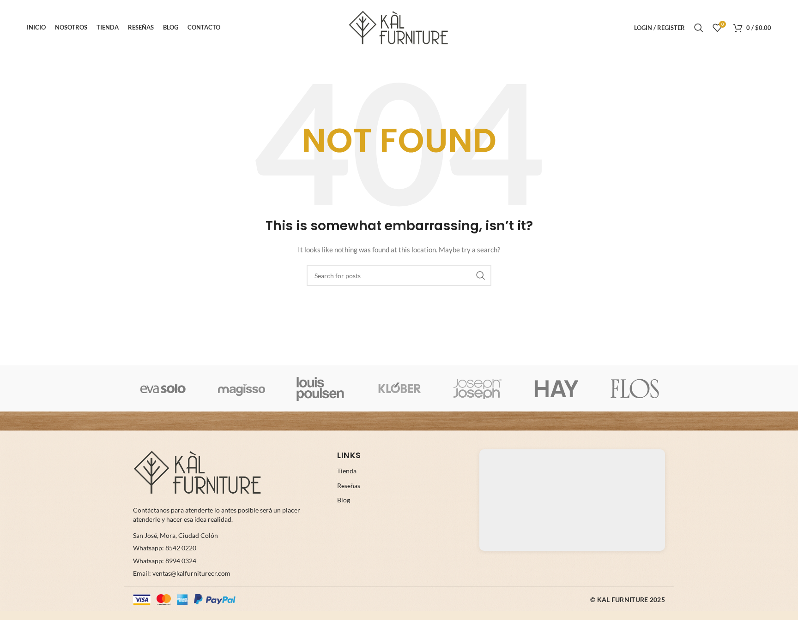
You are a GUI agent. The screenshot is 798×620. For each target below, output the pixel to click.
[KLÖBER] (399, 388)
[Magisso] (241, 388)
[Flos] (635, 388)
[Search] (698, 27)
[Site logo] (399, 27)
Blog (343, 500)
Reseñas (348, 485)
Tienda (347, 471)
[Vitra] (163, 388)
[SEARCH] (480, 275)
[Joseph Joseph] (477, 388)
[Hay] (556, 388)
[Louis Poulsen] (320, 388)
